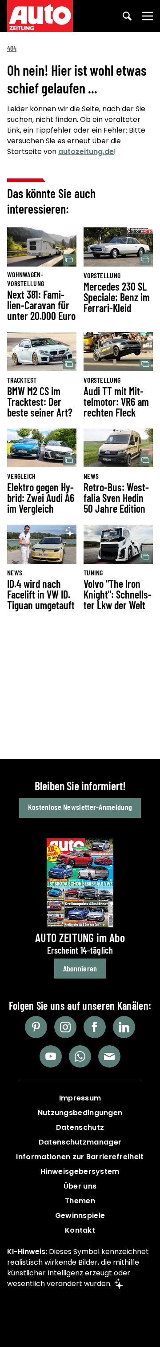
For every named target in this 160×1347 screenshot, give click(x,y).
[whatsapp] (80, 1056)
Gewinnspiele (80, 1215)
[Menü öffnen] (147, 16)
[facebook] (95, 1027)
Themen (80, 1201)
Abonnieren (80, 968)
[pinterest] (36, 1027)
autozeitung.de (86, 151)
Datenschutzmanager (80, 1142)
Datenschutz (80, 1127)
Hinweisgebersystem (79, 1171)
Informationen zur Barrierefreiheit (80, 1157)
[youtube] (51, 1056)
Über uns (80, 1186)
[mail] (109, 1056)
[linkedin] (124, 1027)
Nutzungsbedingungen (80, 1113)
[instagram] (65, 1027)
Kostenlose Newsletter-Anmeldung (80, 807)
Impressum (80, 1098)
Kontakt (80, 1230)
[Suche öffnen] (127, 16)
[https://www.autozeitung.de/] (40, 16)
